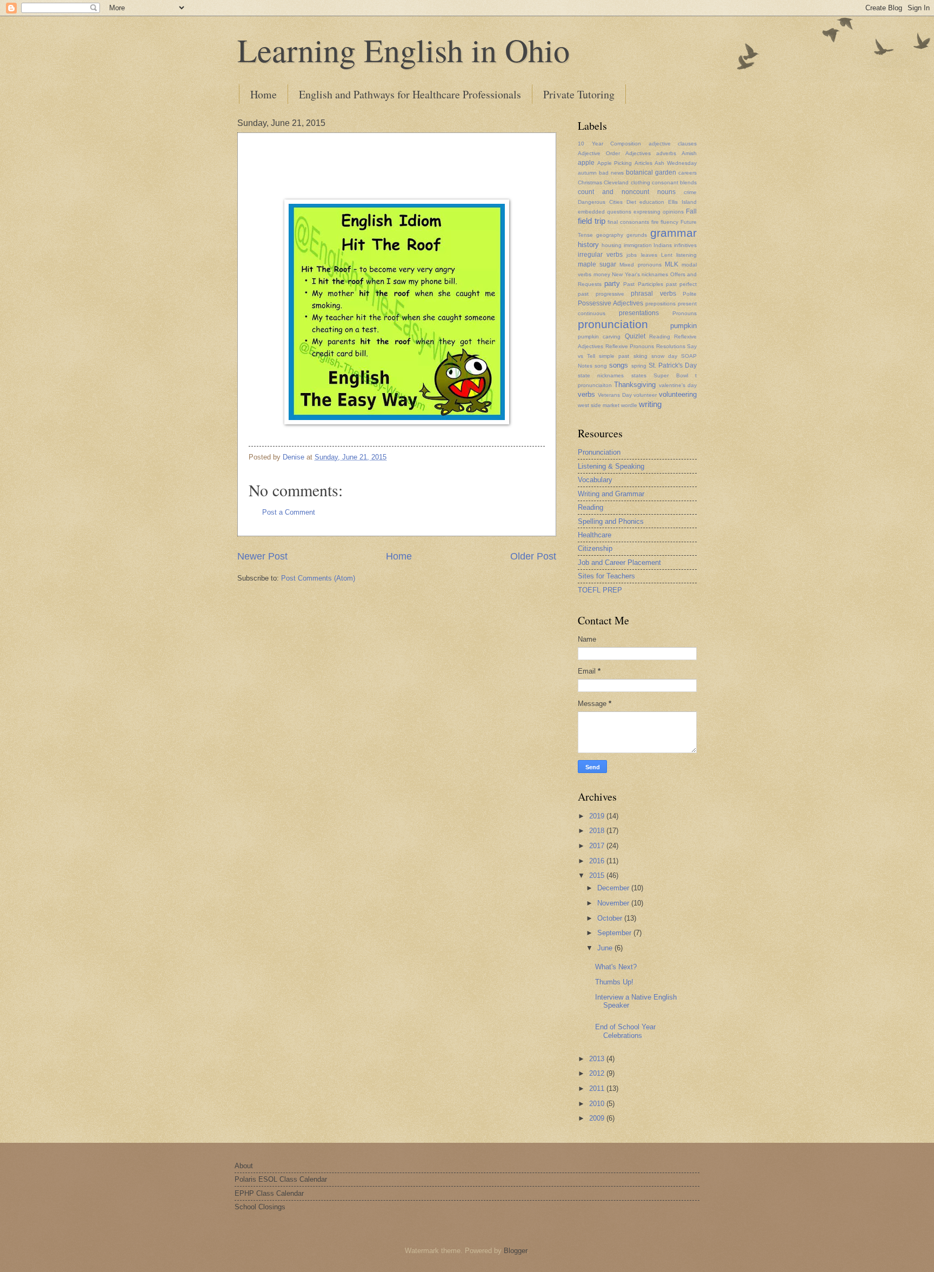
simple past (614, 356)
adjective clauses (673, 143)
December (614, 888)
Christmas (590, 182)
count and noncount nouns (627, 192)
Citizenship (595, 548)
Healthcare (594, 535)
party (612, 283)
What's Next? (616, 967)
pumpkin (683, 326)
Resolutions (670, 346)
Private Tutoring (579, 94)
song (601, 366)
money (601, 274)
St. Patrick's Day (673, 365)
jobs (631, 255)
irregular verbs (600, 254)
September (615, 933)
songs (618, 365)
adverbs (666, 153)
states (638, 375)
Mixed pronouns (640, 265)
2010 (597, 1104)
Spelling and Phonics (611, 521)
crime (690, 192)
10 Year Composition (609, 143)
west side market (598, 405)
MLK (671, 264)
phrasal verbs (653, 293)
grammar (673, 233)
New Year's (626, 274)
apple (586, 162)
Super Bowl (670, 375)
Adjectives (638, 153)
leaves (649, 255)
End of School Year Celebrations (625, 1031)
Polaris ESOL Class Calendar (281, 1179)
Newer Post (262, 556)
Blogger (515, 1251)
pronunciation (613, 324)
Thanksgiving (635, 385)
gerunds (636, 235)
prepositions (660, 304)
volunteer (645, 395)
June (606, 948)
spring (638, 366)
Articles (643, 163)
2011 (597, 1088)
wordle (629, 405)
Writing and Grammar (611, 494)
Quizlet (635, 336)
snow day (664, 356)
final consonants (628, 222)
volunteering (678, 394)
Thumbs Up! (614, 982)
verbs (586, 394)
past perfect (681, 284)
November (614, 903)
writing (650, 404)
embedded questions (604, 212)
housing (612, 245)
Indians (662, 245)
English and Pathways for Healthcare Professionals (410, 94)
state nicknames (601, 375)
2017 (597, 846)
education (651, 202)
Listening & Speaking (611, 466)
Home (263, 94)
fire (655, 222)
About (244, 1166)
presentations (639, 313)
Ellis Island (682, 202)
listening (686, 255)
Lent (666, 255)
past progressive (601, 294)
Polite (690, 294)
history (588, 245)
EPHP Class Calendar (269, 1193)
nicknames (655, 274)
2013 (597, 1059)
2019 (597, 816)
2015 (597, 875)
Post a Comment (288, 512)
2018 (597, 831)
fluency (669, 222)
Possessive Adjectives (610, 303)
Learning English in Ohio (403, 49)
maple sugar (597, 264)
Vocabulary (595, 480)
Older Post (533, 556)
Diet (631, 202)
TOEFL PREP (600, 590)
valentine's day (678, 385)
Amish (689, 153)
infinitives (685, 245)
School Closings (260, 1207)
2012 (597, 1073)
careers (687, 173)
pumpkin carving (599, 336)
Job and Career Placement (619, 562)
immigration (638, 245)
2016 (597, 861)
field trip (591, 220)
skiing (640, 356)
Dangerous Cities (600, 202)
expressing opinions (658, 212)
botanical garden (651, 172)
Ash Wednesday (676, 163)
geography (609, 235)
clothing (640, 182)
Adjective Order (599, 153)
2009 (597, 1118)
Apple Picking (614, 163)
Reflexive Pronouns (630, 346)
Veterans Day (615, 395)
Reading (659, 336)
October (610, 918)
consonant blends (674, 182)
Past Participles (643, 284)
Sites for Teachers (606, 576)
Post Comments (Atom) (318, 578)
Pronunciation (599, 452)
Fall (691, 211)
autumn (587, 173)
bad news (611, 173)
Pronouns (684, 313)
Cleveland (616, 182)
